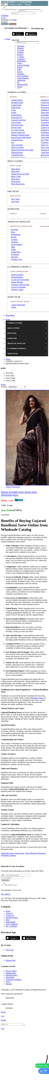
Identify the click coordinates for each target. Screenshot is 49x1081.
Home (8, 39)
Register (28, 4)
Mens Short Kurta (18, 184)
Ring (13, 232)
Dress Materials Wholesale (35, 853)
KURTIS (13, 97)
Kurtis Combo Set (18, 132)
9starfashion (21, 61)
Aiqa (19, 89)
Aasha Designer (23, 78)
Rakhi (13, 249)
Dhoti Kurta (15, 181)
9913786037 (5, 894)
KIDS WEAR (15, 196)
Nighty (13, 307)
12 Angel (20, 50)
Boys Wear (15, 199)
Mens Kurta (15, 169)
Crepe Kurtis (16, 122)
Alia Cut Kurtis (17, 145)
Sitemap (9, 984)
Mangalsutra (15, 234)
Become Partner (12, 918)
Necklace (14, 242)
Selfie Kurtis (16, 108)
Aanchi (19, 72)
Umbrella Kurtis (17, 155)
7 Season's (21, 59)
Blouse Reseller (17, 282)
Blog (7, 920)
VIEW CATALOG (13, 487)
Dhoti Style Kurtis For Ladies (22, 150)
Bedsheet (13, 213)
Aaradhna (20, 74)
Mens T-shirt (16, 176)
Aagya (19, 63)
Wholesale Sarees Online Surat (12, 853)
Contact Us (13, 4)
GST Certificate (12, 924)
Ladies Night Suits (18, 305)
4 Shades (20, 52)
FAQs (8, 982)
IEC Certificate (11, 926)
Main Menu (10, 315)
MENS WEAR (15, 166)
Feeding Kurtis (16, 100)
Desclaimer (10, 977)
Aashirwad (21, 80)
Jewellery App (16, 259)
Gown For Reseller (18, 287)
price (3, 368)
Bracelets (14, 230)
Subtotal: (4, 22)
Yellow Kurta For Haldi (20, 174)
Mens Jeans (15, 179)
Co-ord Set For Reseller (20, 280)
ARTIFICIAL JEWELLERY (21, 226)
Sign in (20, 4)
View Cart (5, 24)
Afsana (19, 87)
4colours (20, 55)
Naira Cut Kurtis (17, 147)
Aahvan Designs (23, 65)
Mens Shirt (15, 171)
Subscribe (5, 880)
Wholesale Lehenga (8, 855)
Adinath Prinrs (22, 84)
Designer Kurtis (17, 103)
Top (12, 142)
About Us (9, 913)
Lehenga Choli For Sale (20, 285)
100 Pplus (20, 46)
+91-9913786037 (9, 2)
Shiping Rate (10, 960)
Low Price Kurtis (17, 130)
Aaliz (19, 70)
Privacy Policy (11, 971)
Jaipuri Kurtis (16, 115)
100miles (20, 48)
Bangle (14, 237)
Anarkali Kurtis (17, 140)
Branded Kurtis (17, 152)
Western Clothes (17, 290)
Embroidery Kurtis (18, 157)
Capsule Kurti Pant (18, 120)
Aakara (19, 67)
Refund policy (11, 973)
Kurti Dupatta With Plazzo (21, 137)
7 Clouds (20, 57)
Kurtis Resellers (17, 277)
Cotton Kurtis (16, 105)
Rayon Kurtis (16, 127)
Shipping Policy (12, 975)
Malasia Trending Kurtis (20, 135)
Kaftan (13, 113)
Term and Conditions (14, 980)
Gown (13, 110)
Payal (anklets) (16, 244)
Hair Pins (14, 257)
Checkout (12, 24)
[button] (24, 1078)
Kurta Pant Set (16, 118)
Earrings (14, 239)
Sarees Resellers (17, 275)
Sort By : (4, 387)
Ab (18, 82)
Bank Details (10, 922)
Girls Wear (15, 202)
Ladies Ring (15, 252)
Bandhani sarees (37, 698)
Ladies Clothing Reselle (19, 271)
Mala (13, 247)
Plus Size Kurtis (17, 125)
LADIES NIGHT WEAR (19, 301)
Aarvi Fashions (22, 76)
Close (14, 20)
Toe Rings (15, 254)
